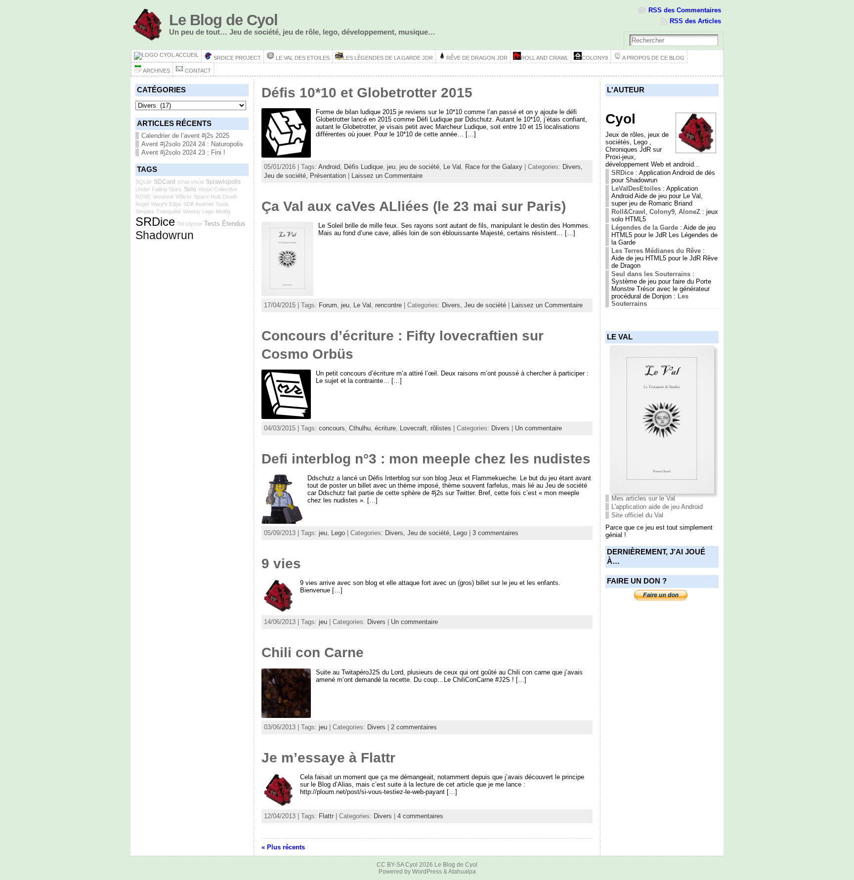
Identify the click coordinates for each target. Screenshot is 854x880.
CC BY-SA (390, 864)
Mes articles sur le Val (643, 498)
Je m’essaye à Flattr (328, 757)
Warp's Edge (166, 204)
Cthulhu (360, 428)
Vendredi (163, 197)
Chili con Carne (312, 652)
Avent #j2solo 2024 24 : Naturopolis (192, 144)
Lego (338, 533)
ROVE (143, 197)
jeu (391, 166)
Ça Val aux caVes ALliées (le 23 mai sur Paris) (413, 206)
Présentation (328, 175)
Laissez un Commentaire (387, 175)
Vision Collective (217, 189)
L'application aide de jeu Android (657, 506)
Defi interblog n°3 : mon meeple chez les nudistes (426, 458)
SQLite (143, 182)
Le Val (452, 166)
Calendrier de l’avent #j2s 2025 (185, 135)
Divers (500, 428)
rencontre (388, 305)
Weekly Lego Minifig (206, 211)
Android (329, 166)
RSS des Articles (695, 21)
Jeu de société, (287, 175)
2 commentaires (414, 727)
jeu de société (419, 166)
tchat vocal (190, 182)
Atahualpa (462, 871)
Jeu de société (485, 305)
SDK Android (198, 204)
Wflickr (183, 197)
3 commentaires (495, 533)
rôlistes (440, 428)
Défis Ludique (363, 166)
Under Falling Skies (158, 189)
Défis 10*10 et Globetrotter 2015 (366, 92)
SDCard (164, 181)
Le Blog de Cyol (223, 20)
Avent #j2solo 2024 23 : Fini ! (183, 152)
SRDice (155, 221)
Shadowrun (164, 235)
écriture (385, 428)
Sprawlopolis (223, 181)
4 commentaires (420, 816)
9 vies (281, 563)
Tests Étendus (225, 223)
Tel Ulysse (189, 224)
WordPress (427, 871)
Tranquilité (168, 211)
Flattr (326, 816)
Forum (328, 305)
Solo (190, 189)
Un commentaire (538, 428)
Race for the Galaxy (493, 166)
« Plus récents (283, 847)
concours (332, 428)
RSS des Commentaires (684, 10)
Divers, (572, 166)
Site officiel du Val (637, 515)
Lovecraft (413, 428)
